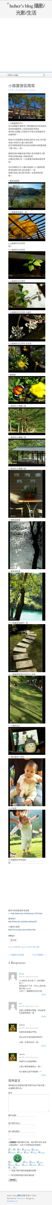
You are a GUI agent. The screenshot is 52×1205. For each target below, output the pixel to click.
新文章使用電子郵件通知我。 (23, 1175)
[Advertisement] (26, 45)
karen (21, 973)
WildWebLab (12, 1201)
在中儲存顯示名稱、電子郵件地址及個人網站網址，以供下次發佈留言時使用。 (27, 1143)
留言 (10, 1093)
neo (20, 1002)
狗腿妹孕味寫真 (16, 954)
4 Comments (31, 90)
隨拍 (34, 947)
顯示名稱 (12, 1115)
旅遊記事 (17, 947)
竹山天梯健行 (39, 954)
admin (25, 90)
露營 (37, 947)
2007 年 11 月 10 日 (14, 90)
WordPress (21, 1198)
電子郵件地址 (14, 1123)
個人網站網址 (14, 1131)
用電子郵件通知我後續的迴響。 (24, 1170)
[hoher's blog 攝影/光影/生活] (26, 12)
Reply (44, 994)
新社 (30, 947)
